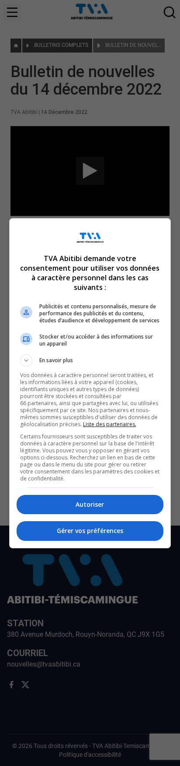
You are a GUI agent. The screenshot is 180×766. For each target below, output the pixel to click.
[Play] (90, 383)
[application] (90, 383)
